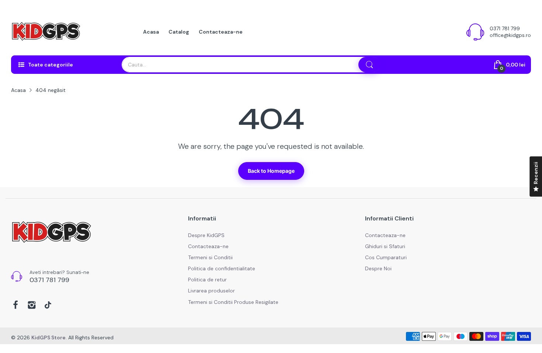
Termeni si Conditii (210, 257)
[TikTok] (48, 306)
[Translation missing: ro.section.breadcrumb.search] (369, 64)
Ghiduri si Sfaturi (385, 246)
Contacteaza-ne (208, 246)
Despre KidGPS (206, 235)
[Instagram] (31, 306)
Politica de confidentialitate (221, 268)
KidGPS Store (48, 337)
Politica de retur (207, 279)
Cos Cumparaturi (386, 257)
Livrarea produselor (211, 290)
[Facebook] (15, 306)
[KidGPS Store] (46, 32)
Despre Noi (378, 268)
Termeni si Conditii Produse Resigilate (233, 302)
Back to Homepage (271, 171)
